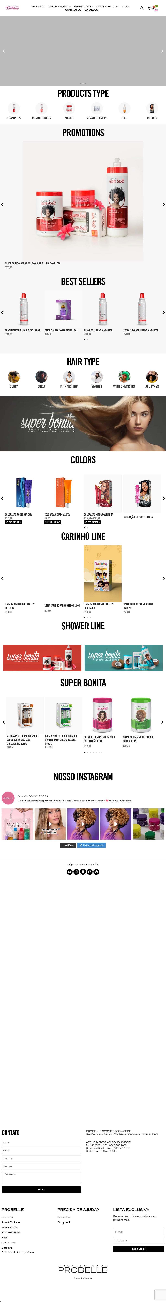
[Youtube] (70, 872)
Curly (14, 386)
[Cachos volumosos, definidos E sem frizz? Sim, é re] (83, 824)
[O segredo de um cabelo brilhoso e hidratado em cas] (50, 824)
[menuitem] (156, 6)
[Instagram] (76, 872)
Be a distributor (107, 6)
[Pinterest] (96, 872)
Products (38, 6)
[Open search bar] (141, 8)
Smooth (97, 386)
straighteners (96, 118)
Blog (125, 6)
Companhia (64, 1222)
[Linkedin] (90, 872)
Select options (13, 522)
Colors (152, 118)
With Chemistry (124, 386)
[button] (4, 51)
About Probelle (60, 6)
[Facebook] (83, 872)
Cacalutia (88, 1278)
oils (124, 118)
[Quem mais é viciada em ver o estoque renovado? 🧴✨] (17, 824)
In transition (69, 386)
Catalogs (91, 10)
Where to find (83, 6)
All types (152, 386)
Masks (69, 118)
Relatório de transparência (18, 1252)
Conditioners (41, 118)
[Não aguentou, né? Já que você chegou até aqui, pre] (148, 824)
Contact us (73, 10)
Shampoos (14, 118)
